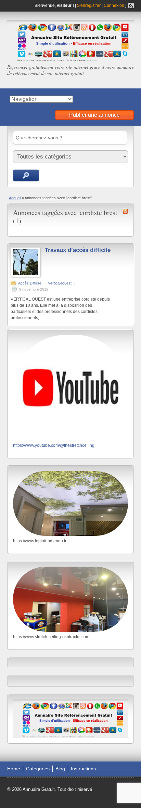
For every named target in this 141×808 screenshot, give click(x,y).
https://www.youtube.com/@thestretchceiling (53, 445)
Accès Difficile (29, 283)
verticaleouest (60, 283)
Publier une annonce (94, 115)
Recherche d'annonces (26, 175)
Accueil (15, 198)
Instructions (83, 768)
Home (13, 768)
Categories (38, 768)
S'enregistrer (89, 5)
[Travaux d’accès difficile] (25, 275)
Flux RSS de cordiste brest (125, 211)
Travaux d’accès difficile (78, 250)
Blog (60, 768)
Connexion (114, 5)
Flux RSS (131, 5)
